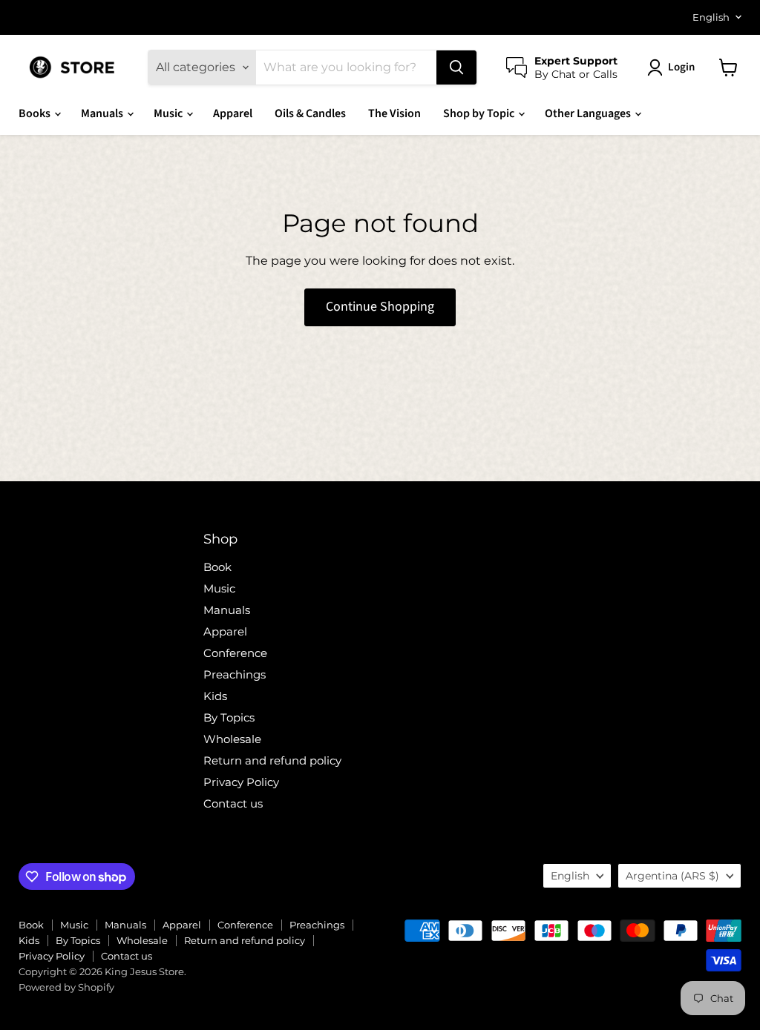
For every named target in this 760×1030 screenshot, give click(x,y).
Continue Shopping (380, 306)
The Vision (394, 113)
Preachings (234, 674)
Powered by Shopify (66, 987)
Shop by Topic (480, 113)
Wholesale (232, 739)
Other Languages (589, 113)
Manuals (103, 113)
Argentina (672, 875)
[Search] (456, 67)
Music (169, 113)
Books (36, 113)
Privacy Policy (241, 782)
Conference (235, 653)
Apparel (232, 113)
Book (217, 567)
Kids (215, 696)
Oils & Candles (310, 113)
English (711, 17)
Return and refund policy (272, 760)
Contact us (233, 803)
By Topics (229, 717)
